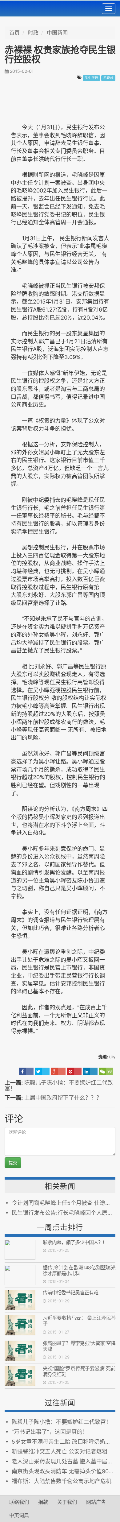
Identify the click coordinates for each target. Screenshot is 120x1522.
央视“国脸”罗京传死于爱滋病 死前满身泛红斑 (79, 1371)
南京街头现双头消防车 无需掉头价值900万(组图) (63, 1471)
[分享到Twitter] (42, 1071)
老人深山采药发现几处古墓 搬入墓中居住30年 (63, 1461)
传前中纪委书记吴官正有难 (70, 1292)
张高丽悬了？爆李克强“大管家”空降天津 (79, 1346)
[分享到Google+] (58, 1071)
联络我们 (19, 1502)
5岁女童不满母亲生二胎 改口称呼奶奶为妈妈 (63, 1441)
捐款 (43, 1502)
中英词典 (19, 1515)
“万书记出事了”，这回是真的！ (50, 1432)
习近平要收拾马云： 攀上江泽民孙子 (79, 1321)
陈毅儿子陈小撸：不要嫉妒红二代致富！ (59, 1085)
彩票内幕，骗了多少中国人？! (73, 1242)
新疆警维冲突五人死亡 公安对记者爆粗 (59, 1451)
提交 (13, 1162)
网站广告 (96, 1502)
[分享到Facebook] (26, 1071)
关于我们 (67, 1502)
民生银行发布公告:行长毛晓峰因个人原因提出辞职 (63, 1213)
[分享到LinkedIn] (90, 1071)
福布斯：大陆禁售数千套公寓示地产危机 (61, 1481)
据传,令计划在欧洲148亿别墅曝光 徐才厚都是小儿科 (79, 1270)
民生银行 (91, 78)
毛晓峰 (108, 78)
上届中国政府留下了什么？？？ (63, 1097)
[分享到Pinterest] (74, 1071)
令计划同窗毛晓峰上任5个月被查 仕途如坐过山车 (63, 1203)
